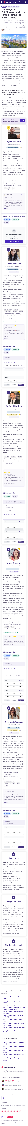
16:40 (20, 683)
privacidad (19, 1122)
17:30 (8, 686)
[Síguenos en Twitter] (5, 1111)
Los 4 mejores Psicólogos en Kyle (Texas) (13, 1054)
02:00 (20, 535)
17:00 (8, 527)
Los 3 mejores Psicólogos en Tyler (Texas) (14, 1027)
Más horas (21, 521)
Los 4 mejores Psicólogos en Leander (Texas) (15, 1057)
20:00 (14, 832)
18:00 (14, 527)
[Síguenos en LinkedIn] (8, 1111)
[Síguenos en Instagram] (11, 1111)
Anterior (7, 384)
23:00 (14, 380)
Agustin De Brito (14, 141)
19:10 (20, 686)
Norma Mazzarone (14, 563)
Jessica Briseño (14, 263)
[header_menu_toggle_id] (1, 2)
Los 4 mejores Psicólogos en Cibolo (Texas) (14, 1005)
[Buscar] (19, 2)
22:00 (14, 373)
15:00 (14, 525)
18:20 (14, 686)
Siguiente (20, 384)
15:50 (14, 683)
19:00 (20, 527)
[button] (9, 511)
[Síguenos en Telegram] (17, 1111)
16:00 (20, 525)
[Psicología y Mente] (10, 2)
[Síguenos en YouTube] (14, 1111)
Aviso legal (14, 1122)
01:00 (14, 535)
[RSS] (20, 1111)
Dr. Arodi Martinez (14, 406)
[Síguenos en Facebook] (2, 1111)
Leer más (6, 208)
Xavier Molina (7, 30)
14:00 (8, 525)
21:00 (8, 373)
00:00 (8, 535)
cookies (3, 1123)
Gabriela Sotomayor (14, 721)
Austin (13, 109)
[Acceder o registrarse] (25, 2)
